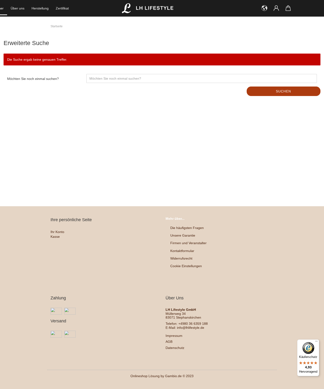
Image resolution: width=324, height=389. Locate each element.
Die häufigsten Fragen (187, 228)
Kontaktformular (182, 251)
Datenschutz (175, 348)
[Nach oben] (311, 382)
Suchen (283, 91)
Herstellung (40, 8)
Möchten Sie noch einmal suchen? (33, 79)
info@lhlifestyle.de (190, 328)
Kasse (55, 236)
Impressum (174, 336)
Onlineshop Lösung (145, 376)
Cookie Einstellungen (186, 266)
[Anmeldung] (276, 8)
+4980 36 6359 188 (193, 323)
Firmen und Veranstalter (188, 243)
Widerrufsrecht (181, 258)
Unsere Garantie (182, 235)
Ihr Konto (57, 232)
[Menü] (316, 342)
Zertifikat (62, 8)
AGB (169, 341)
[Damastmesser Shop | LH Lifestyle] (148, 8)
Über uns (17, 8)
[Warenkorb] (288, 8)
